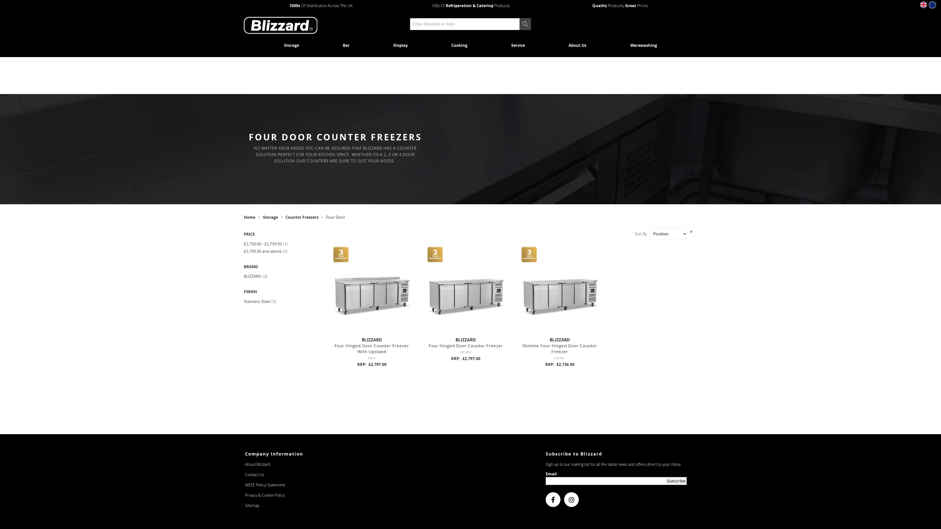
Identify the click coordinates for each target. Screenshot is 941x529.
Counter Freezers (302, 217)
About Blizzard (257, 464)
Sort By (641, 234)
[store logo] (319, 25)
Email (551, 474)
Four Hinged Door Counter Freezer (466, 346)
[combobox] (470, 24)
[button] (923, 5)
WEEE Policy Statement (265, 485)
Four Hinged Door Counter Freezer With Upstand (371, 348)
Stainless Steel (260, 301)
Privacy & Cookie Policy (265, 495)
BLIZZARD (255, 276)
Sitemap (252, 505)
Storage (271, 217)
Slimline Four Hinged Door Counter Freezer (559, 348)
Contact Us (254, 474)
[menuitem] (291, 45)
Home (250, 217)
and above (265, 251)
